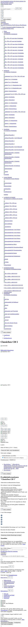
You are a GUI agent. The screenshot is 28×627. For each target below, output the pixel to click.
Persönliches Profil (10, 25)
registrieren (6, 23)
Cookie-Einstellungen (9, 586)
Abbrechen (3, 554)
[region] (14, 396)
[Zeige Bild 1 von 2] (1, 421)
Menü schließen (7, 19)
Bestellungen (23, 25)
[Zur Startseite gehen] (6, 4)
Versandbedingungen (9, 583)
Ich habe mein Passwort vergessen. (9, 551)
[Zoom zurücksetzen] (5, 429)
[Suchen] (16, 8)
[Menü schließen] (4, 132)
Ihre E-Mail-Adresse (6, 548)
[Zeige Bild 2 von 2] (2, 421)
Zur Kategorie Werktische (10, 72)
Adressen (17, 25)
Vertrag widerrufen (8, 587)
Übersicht (3, 25)
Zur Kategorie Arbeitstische (10, 34)
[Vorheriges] (2, 419)
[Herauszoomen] (2, 429)
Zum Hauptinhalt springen (7, 1)
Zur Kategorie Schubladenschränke (12, 269)
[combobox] (8, 9)
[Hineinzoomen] (9, 429)
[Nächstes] (5, 419)
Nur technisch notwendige (7, 622)
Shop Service (4, 577)
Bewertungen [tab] (7, 470)
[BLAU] (5, 385)
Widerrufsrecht (7, 580)
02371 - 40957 (4, 571)
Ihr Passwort (4, 550)
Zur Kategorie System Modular (11, 178)
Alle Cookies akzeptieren (6, 624)
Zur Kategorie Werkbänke (10, 130)
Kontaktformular (13, 575)
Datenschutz (7, 596)
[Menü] (2, 6)
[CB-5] (5, 351)
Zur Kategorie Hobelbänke (10, 295)
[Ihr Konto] (2, 16)
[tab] (15, 466)
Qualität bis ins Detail (9, 595)
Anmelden (3, 22)
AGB (5, 584)
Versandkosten (4, 610)
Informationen (4, 591)
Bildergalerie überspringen (7, 350)
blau (14, 457)
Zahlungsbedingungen (9, 581)
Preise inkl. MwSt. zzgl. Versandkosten (10, 450)
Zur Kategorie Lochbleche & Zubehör (13, 198)
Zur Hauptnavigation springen (13, 2)
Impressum (6, 598)
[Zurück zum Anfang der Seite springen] (2, 616)
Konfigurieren (17, 622)
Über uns (6, 593)
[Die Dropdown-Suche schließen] (20, 8)
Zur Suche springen (19, 1)
